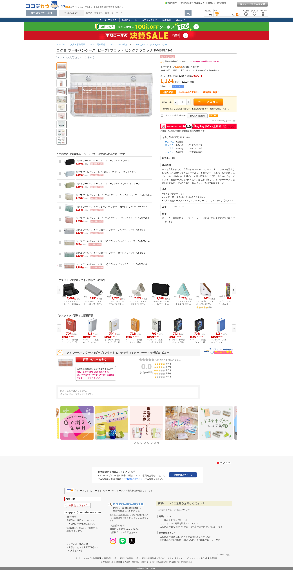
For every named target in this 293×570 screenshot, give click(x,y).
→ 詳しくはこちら (93, 378)
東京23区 (169, 141)
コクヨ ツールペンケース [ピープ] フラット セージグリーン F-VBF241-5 (110, 253)
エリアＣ (169, 151)
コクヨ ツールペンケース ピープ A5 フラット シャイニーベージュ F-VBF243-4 (114, 195)
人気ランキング (149, 20)
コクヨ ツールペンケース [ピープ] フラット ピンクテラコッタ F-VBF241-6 (111, 264)
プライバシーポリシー (166, 558)
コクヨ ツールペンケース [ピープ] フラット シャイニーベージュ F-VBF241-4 (113, 241)
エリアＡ (169, 145)
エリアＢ (169, 148)
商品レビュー (182, 20)
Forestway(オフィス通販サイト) (193, 3)
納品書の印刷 (186, 562)
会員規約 (151, 558)
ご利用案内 (221, 3)
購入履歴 (126, 562)
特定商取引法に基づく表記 (113, 558)
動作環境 (213, 558)
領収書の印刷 (173, 562)
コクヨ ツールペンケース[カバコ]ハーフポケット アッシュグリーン (108, 183)
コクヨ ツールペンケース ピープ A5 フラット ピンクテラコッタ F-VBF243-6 (112, 218)
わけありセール (129, 20)
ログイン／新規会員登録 (252, 4)
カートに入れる (208, 102)
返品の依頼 (162, 562)
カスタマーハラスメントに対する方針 (192, 558)
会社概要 (96, 558)
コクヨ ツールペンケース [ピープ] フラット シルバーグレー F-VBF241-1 (110, 229)
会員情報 (117, 562)
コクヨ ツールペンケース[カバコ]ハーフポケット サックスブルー (107, 172)
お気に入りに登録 (197, 116)
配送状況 (135, 562)
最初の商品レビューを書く (176, 61)
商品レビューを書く (95, 359)
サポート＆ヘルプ (83, 558)
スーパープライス (107, 20)
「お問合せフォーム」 (132, 478)
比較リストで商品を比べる (175, 115)
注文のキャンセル (148, 562)
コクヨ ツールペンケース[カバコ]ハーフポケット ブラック (104, 160)
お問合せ (211, 3)
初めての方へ (172, 3)
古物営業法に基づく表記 (135, 558)
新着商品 (166, 20)
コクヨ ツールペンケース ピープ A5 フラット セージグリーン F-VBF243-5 (111, 206)
